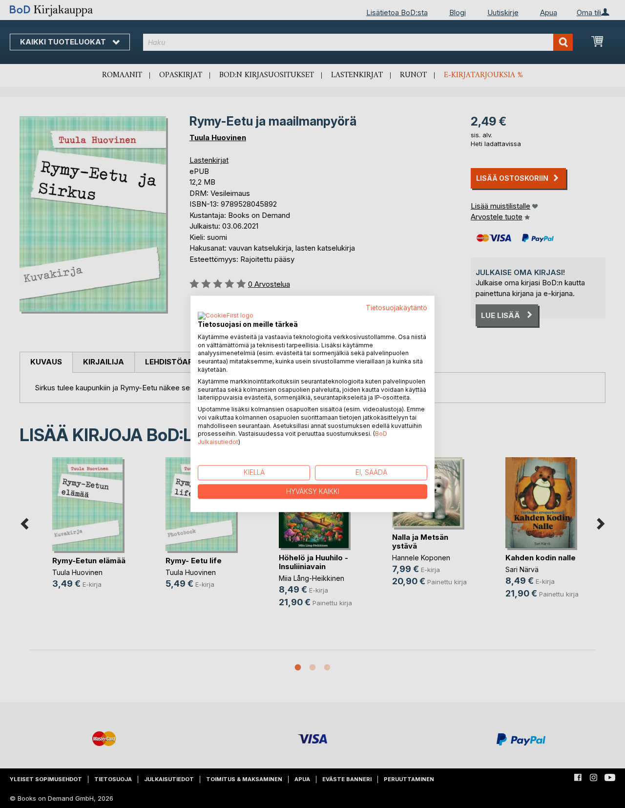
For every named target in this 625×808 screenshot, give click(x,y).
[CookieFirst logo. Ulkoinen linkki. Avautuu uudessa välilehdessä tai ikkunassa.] (225, 316)
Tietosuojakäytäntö (396, 308)
